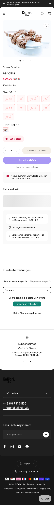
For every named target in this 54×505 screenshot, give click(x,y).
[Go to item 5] (34, 61)
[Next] (50, 3)
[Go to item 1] (23, 61)
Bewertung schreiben (27, 304)
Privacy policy (20, 489)
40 (21, 107)
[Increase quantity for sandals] (17, 150)
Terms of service (32, 489)
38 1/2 (33, 98)
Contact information (32, 492)
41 (46, 107)
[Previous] (4, 3)
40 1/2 (34, 107)
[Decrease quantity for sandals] (6, 150)
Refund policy (8, 489)
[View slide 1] (23, 361)
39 (45, 98)
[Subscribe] (46, 434)
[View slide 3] (30, 361)
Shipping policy (45, 489)
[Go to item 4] (30, 61)
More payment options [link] (27, 167)
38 (21, 98)
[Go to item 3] (27, 61)
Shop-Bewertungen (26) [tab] (41, 281)
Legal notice (19, 492)
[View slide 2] (27, 361)
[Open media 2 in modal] (46, 25)
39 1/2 (9, 107)
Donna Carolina (11, 67)
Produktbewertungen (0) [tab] (16, 281)
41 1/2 (8, 116)
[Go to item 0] (20, 61)
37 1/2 (9, 98)
